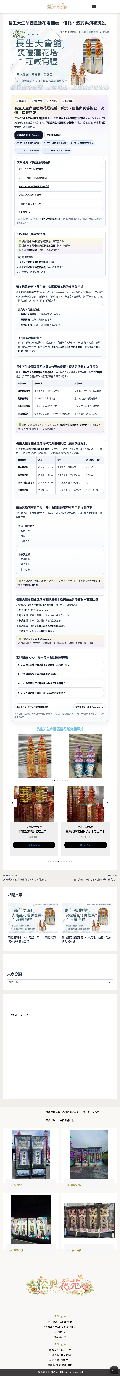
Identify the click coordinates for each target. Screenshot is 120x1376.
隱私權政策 (60, 1337)
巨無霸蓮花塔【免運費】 (34, 831)
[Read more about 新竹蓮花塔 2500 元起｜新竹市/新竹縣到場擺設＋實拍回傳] (33, 918)
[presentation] (13, 803)
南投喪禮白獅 (16, 1185)
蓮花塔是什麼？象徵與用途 (31, 169)
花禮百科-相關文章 (60, 1360)
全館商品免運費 (34, 827)
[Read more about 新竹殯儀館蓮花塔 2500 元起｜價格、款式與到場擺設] (87, 918)
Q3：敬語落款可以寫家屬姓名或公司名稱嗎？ (43, 683)
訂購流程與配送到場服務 (30, 203)
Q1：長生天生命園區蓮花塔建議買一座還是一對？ (45, 665)
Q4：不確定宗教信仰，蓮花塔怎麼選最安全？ (43, 693)
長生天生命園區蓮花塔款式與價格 (34, 186)
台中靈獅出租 (16, 1250)
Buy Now (35, 845)
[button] (94, 6)
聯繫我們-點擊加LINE (60, 1365)
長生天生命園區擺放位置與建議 (33, 178)
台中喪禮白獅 (74, 1250)
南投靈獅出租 (74, 1185)
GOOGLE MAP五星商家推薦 (60, 1327)
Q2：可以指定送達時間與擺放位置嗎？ (40, 674)
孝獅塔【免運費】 (85, 831)
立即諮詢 (29, 135)
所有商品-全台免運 (60, 1350)
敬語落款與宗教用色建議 (30, 195)
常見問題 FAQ (25, 212)
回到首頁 (60, 1332)
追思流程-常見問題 (60, 1355)
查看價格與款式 (54, 135)
